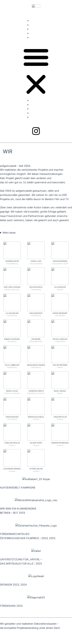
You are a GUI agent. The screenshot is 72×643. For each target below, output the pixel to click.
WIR (32, 33)
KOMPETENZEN (39, 20)
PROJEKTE (36, 24)
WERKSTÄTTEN (39, 29)
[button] (36, 70)
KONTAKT (36, 37)
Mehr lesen (9, 232)
